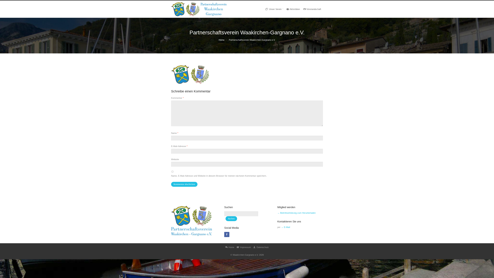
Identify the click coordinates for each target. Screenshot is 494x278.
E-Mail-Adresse (179, 146)
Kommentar (177, 98)
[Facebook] (226, 234)
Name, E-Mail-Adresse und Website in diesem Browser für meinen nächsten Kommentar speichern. (219, 176)
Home (221, 40)
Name (174, 133)
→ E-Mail (285, 227)
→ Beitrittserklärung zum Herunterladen (296, 213)
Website (175, 159)
